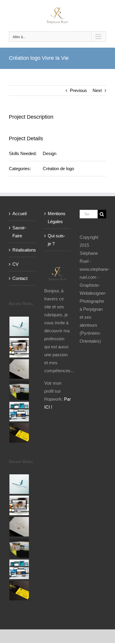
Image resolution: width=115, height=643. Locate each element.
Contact (19, 278)
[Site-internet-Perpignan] (19, 347)
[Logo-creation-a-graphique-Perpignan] (19, 369)
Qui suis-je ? (56, 239)
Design (49, 153)
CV (15, 264)
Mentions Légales (56, 217)
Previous (78, 90)
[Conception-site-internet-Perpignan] (19, 411)
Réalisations (22, 249)
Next (97, 90)
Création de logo (58, 168)
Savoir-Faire (19, 231)
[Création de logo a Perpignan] (19, 326)
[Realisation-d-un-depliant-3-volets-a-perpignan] (19, 390)
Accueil (19, 213)
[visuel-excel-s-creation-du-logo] (19, 433)
